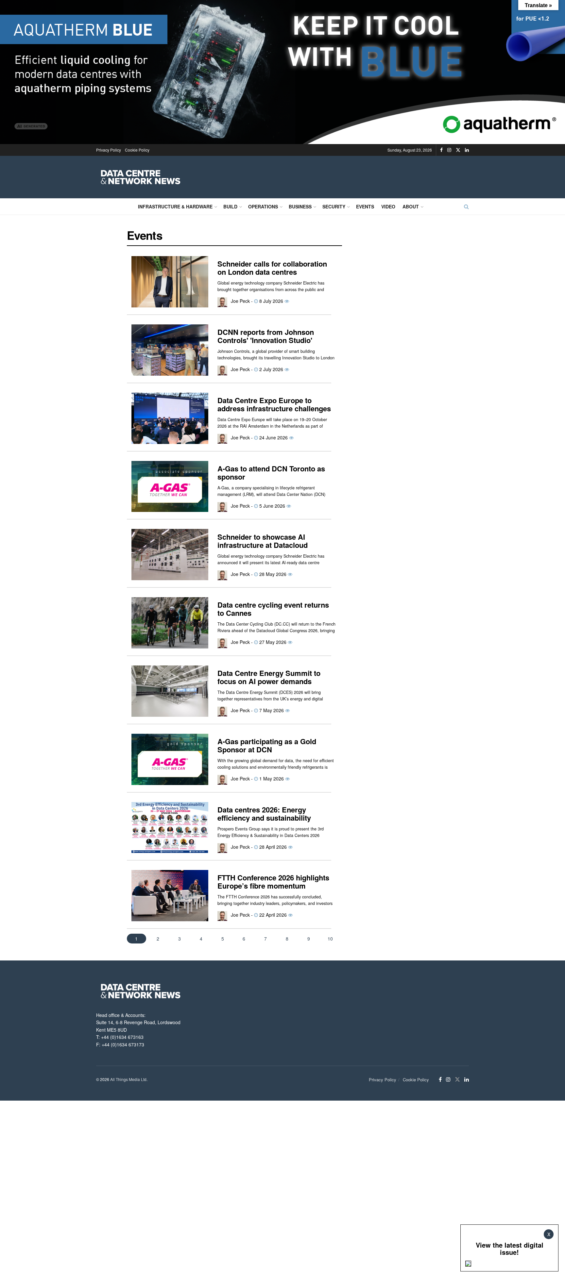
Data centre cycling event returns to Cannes (273, 609)
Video (388, 206)
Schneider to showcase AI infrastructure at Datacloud (262, 541)
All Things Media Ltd (128, 1079)
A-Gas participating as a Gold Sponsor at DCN (266, 745)
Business (300, 206)
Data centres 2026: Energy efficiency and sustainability (264, 814)
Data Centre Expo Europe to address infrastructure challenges (274, 404)
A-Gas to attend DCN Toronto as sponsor (271, 473)
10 (330, 938)
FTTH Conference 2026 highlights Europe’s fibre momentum (273, 882)
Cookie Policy (137, 150)
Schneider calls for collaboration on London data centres (272, 268)
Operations (263, 206)
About (410, 206)
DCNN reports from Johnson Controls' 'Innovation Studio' (265, 336)
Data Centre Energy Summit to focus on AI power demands (268, 677)
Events (365, 206)
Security (333, 206)
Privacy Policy (108, 150)
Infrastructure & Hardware (175, 206)
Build (230, 206)
